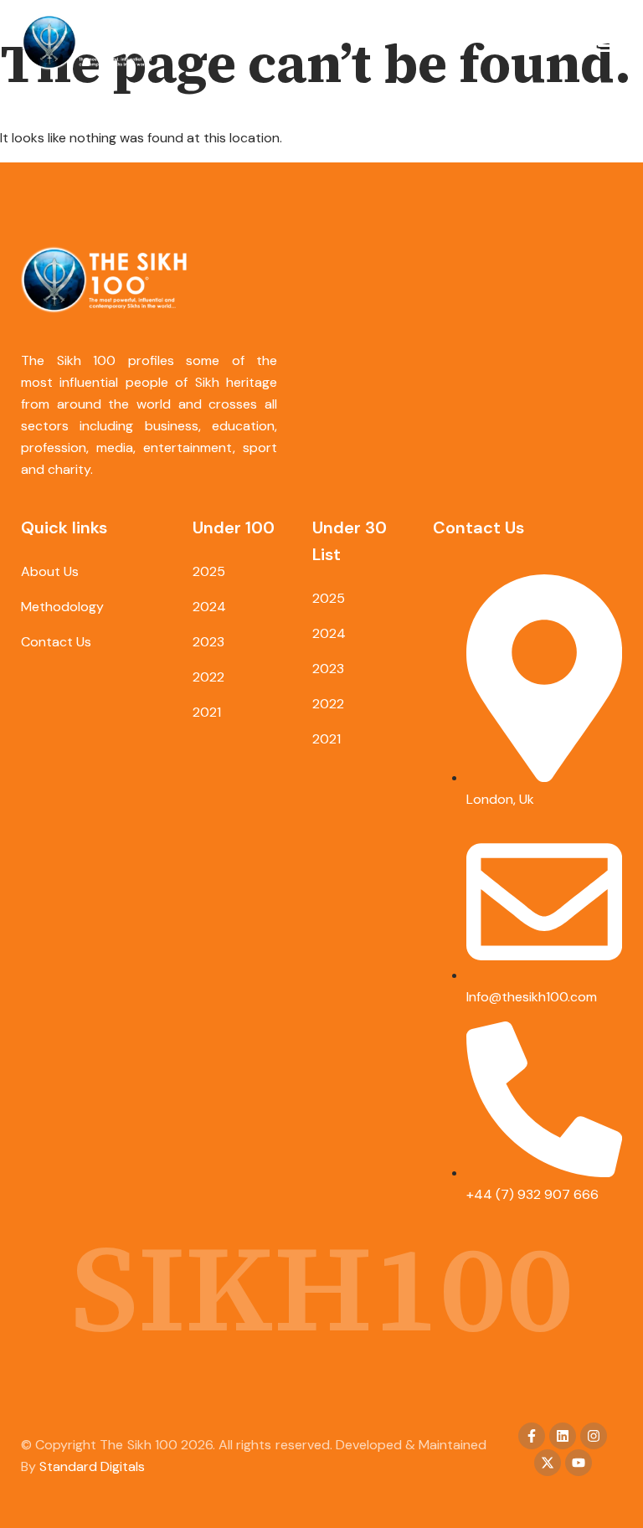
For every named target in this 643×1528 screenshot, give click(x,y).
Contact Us (56, 642)
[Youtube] (578, 1462)
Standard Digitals (92, 1466)
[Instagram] (593, 1436)
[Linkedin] (562, 1436)
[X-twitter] (547, 1462)
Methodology (62, 606)
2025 (209, 571)
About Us (50, 571)
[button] (607, 45)
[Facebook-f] (531, 1436)
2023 (208, 642)
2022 (208, 677)
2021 (207, 712)
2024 (209, 606)
